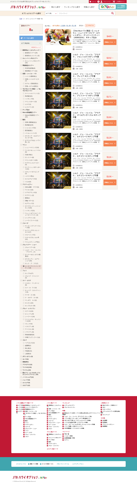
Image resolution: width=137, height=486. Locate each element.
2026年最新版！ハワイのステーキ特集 (74, 428)
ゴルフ (25, 340)
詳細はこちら (109, 42)
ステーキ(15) (29, 311)
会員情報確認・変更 (69, 438)
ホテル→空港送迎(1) (31, 83)
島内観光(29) (29, 125)
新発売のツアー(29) (31, 53)
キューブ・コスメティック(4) (33, 291)
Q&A (103, 407)
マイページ (107, 1)
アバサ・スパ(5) (30, 295)
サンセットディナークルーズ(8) (33, 226)
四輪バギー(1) (29, 200)
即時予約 (91, 25)
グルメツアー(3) (30, 247)
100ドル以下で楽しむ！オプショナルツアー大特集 (77, 420)
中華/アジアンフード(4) (32, 337)
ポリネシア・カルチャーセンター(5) (33, 136)
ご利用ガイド (120, 1)
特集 (63, 410)
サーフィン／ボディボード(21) (33, 168)
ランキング (66, 403)
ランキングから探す (72, 7)
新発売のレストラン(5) (32, 55)
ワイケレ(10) (27, 370)
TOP (20, 18)
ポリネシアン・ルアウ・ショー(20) (33, 259)
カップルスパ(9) (30, 305)
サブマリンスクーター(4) (32, 163)
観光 (24, 119)
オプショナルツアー (69, 405)
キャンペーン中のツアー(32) (33, 61)
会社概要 (104, 420)
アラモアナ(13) (27, 364)
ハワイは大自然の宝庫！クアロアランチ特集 (76, 422)
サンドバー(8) (29, 157)
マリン (25, 145)
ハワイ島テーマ (52, 403)
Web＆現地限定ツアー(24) (32, 116)
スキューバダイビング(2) (32, 172)
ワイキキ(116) (27, 367)
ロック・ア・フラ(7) (31, 263)
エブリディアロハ (78, 464)
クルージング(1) (30, 235)
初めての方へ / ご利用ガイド (109, 405)
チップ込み (26, 109)
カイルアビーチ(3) (31, 179)
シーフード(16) (30, 316)
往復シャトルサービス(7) (32, 80)
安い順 (68, 25)
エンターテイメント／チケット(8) (33, 267)
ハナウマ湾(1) (29, 176)
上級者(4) (28, 353)
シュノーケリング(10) (32, 147)
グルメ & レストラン (69, 407)
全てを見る (56, 25)
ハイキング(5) (29, 99)
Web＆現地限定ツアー (30, 112)
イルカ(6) (28, 181)
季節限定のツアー (28, 65)
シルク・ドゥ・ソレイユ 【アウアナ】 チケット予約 (78, 416)
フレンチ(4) (28, 324)
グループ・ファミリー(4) (32, 277)
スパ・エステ (27, 280)
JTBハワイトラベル (63, 464)
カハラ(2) (26, 359)
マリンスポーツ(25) (31, 160)
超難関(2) (28, 345)
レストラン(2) (29, 107)
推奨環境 (104, 426)
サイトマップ (106, 414)
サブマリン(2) (29, 195)
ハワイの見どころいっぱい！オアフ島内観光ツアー (77, 418)
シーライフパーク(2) (31, 220)
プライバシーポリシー (108, 424)
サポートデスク (106, 409)
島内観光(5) (28, 96)
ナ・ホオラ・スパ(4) (31, 297)
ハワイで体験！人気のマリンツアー (73, 426)
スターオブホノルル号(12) (32, 238)
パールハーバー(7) (31, 133)
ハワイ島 (20, 407)
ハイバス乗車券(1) (31, 76)
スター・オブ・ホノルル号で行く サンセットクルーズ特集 (79, 424)
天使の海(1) (28, 154)
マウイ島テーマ (52, 432)
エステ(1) (28, 104)
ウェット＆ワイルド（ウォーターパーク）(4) (33, 214)
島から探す (55, 7)
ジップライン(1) (30, 218)
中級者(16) (28, 351)
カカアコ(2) (26, 385)
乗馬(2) (27, 198)
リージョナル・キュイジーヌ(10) (33, 320)
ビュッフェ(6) (29, 314)
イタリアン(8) (29, 326)
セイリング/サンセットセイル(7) (32, 231)
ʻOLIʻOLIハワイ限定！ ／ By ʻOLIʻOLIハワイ (32, 89)
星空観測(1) (28, 130)
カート (95, 1)
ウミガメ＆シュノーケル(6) (33, 151)
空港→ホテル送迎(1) (31, 86)
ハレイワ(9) (26, 380)
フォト (25, 270)
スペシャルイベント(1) (32, 93)
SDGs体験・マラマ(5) (32, 187)
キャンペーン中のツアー (30, 58)
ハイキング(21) (30, 210)
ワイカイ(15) (29, 190)
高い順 (74, 25)
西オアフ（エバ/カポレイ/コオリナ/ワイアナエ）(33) (31, 373)
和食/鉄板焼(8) (29, 334)
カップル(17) (29, 273)
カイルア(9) (26, 382)
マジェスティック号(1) (32, 242)
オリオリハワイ (21, 464)
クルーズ (25, 223)
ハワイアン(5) (29, 332)
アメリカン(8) (29, 329)
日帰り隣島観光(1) (31, 122)
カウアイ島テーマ (52, 449)
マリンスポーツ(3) (31, 101)
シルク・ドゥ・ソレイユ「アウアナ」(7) (33, 251)
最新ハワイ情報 (34, 464)
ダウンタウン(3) (28, 356)
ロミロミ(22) (29, 303)
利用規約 (104, 422)
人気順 (63, 25)
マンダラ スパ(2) (31, 300)
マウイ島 (20, 409)
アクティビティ (27, 184)
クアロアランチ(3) (31, 192)
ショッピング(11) (30, 128)
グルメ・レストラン (29, 308)
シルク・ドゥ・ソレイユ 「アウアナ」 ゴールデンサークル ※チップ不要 (87, 115)
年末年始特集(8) (30, 68)
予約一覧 (66, 434)
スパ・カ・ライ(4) (31, 287)
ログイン (66, 440)
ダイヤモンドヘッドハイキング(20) (33, 207)
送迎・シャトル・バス (30, 73)
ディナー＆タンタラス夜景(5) (33, 255)
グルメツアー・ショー (30, 244)
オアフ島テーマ (28, 403)
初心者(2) (28, 348)
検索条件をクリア (36, 47)
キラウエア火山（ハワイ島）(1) (33, 141)
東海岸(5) (26, 362)
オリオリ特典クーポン (47, 464)
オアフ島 (20, 405)
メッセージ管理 (68, 436)
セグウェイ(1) (29, 203)
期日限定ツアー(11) (31, 71)
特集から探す (89, 7)
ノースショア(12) (28, 377)
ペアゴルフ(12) (30, 343)
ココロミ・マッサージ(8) (32, 284)
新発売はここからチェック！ (32, 50)
